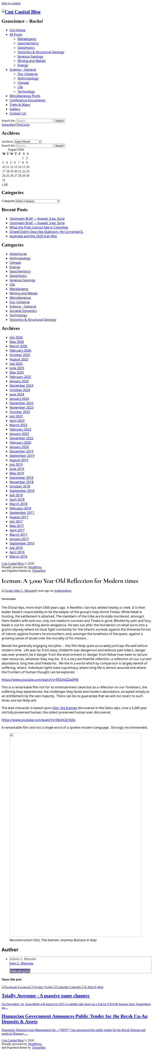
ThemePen (38, 570)
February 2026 (20, 350)
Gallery (15, 109)
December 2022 (21, 438)
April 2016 (17, 552)
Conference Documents (27, 100)
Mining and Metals (32, 61)
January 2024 (19, 398)
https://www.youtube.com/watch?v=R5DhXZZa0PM (40, 679)
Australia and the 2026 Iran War (33, 236)
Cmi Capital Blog (13, 563)
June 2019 (17, 469)
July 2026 (16, 337)
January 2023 (19, 434)
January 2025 (19, 381)
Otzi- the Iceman (64, 708)
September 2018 (22, 491)
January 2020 (19, 447)
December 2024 (21, 385)
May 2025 (17, 372)
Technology (26, 91)
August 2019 (19, 460)
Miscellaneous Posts (25, 96)
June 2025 (17, 368)
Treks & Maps (20, 104)
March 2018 (18, 504)
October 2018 (20, 486)
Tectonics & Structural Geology (41, 52)
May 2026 (17, 342)
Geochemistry (28, 43)
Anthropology (28, 78)
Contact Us (18, 113)
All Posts (16, 34)
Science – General (23, 69)
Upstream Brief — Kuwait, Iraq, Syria (37, 218)
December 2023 (21, 403)
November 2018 (21, 482)
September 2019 (22, 455)
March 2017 (18, 534)
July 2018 (16, 495)
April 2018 (17, 499)
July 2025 (16, 363)
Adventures (18, 254)
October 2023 (20, 412)
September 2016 (22, 543)
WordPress (35, 567)
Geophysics (26, 47)
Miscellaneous (20, 297)
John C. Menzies (24, 590)
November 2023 (21, 407)
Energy (23, 65)
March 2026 (18, 346)
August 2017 (19, 517)
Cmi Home (17, 30)
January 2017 (19, 539)
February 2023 (20, 429)
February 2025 (20, 377)
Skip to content (11, 3)
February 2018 (20, 508)
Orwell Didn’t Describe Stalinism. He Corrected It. (46, 232)
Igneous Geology (30, 56)
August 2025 (19, 359)
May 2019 (17, 473)
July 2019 (16, 464)
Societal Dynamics (23, 311)
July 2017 (16, 521)
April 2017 (17, 530)
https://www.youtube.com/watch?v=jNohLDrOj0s (39, 720)
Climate (23, 82)
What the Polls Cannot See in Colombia (39, 227)
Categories (8, 201)
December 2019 (21, 451)
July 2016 (16, 548)
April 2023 (17, 420)
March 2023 (18, 425)
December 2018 (21, 477)
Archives (7, 141)
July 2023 (16, 416)
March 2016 (18, 556)
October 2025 (20, 355)
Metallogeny (27, 39)
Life (20, 87)
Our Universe (28, 74)
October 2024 (20, 390)
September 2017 (22, 512)
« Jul (5, 184)
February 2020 (20, 442)
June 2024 (17, 394)
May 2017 (17, 526)
